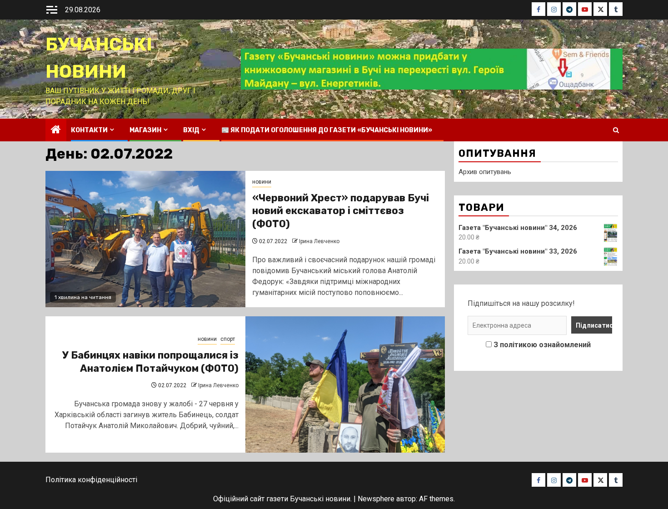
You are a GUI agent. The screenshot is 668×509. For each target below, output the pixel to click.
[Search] (616, 130)
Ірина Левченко (319, 241)
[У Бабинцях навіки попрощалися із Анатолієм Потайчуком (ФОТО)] (345, 384)
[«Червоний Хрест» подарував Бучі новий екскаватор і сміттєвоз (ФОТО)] (145, 239)
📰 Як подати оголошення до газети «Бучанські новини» (326, 130)
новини (261, 182)
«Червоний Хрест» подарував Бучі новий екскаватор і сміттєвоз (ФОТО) (340, 211)
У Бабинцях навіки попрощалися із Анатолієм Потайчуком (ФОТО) (150, 361)
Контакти (89, 130)
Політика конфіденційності (91, 479)
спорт (227, 339)
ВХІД (191, 130)
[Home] (56, 130)
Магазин (145, 130)
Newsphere (376, 498)
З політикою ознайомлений (542, 344)
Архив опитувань (485, 172)
